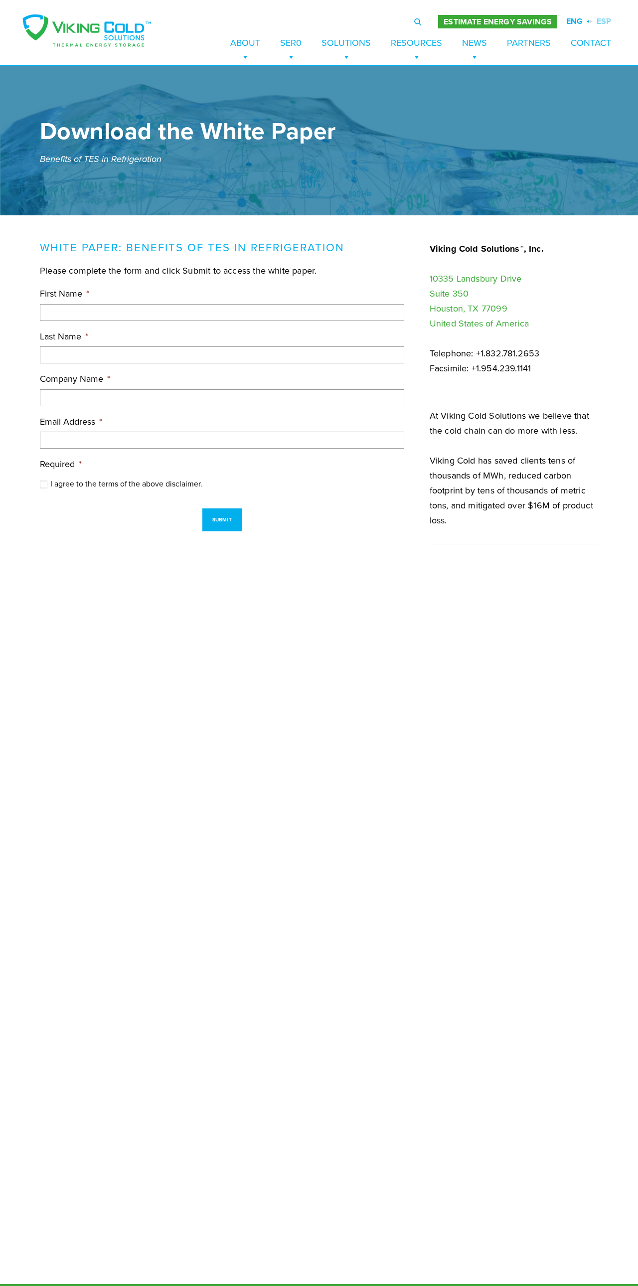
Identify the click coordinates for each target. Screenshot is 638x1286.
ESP (604, 21)
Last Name (64, 336)
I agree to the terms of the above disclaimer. (126, 484)
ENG (574, 21)
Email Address (71, 421)
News (474, 42)
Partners (529, 42)
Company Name (75, 378)
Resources (416, 42)
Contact (591, 42)
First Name (64, 293)
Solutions (346, 42)
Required (61, 464)
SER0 (291, 42)
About (245, 42)
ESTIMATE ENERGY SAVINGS (498, 22)
